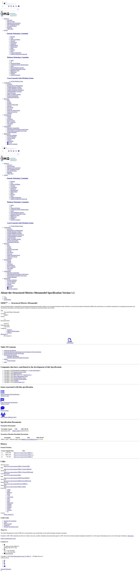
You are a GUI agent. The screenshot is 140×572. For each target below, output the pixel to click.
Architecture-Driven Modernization (19, 64)
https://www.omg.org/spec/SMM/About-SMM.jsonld (17, 481)
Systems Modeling (12, 132)
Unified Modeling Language (14, 91)
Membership (7, 133)
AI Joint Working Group (16, 81)
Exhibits (9, 103)
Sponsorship (10, 141)
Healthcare (13, 44)
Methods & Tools (14, 70)
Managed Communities (13, 128)
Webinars (9, 113)
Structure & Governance (10, 521)
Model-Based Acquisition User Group (17, 131)
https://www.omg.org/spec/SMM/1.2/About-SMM (17, 466)
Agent (12, 60)
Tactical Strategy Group (20, 377)
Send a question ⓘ (9, 514)
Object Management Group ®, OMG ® (20, 556)
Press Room (10, 107)
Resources (6, 98)
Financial (12, 41)
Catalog (9, 117)
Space (11, 51)
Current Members (11, 136)
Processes (9, 109)
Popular (9, 116)
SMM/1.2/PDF (16, 431)
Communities (7, 126)
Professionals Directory (13, 97)
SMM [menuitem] (5, 298)
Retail (11, 48)
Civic (11, 38)
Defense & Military (15, 39)
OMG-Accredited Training (14, 94)
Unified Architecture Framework (18, 54)
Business (12, 36)
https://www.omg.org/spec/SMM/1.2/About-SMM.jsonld (18, 472)
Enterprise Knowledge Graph (17, 69)
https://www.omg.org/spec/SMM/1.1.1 (24, 454)
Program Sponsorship (12, 96)
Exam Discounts (11, 93)
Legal (5, 522)
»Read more (130, 536)
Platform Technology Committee (18, 57)
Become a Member (12, 135)
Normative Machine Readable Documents (18, 357)
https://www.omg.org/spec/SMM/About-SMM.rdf (16, 478)
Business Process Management (15, 85)
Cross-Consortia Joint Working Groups (20, 78)
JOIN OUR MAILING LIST (8, 538)
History (6, 359)
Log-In (10, 142)
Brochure (9, 27)
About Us (6, 18)
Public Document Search (13, 110)
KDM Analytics (18, 373)
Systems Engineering (15, 52)
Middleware (13, 72)
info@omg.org (9, 553)
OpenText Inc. (27, 375)
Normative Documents (13, 356)
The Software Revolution (20, 379)
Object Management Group (21, 376)
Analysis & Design (15, 63)
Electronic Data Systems (20, 372)
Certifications (7, 82)
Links (5, 362)
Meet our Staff (11, 21)
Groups (6, 30)
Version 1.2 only (5, 396)
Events (9, 101)
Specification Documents (10, 355)
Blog (8, 100)
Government (13, 42)
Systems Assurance (15, 75)
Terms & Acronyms (12, 112)
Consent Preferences (6, 569)
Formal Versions (11, 360)
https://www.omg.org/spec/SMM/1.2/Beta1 (15, 486)
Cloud (12, 66)
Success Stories (11, 138)
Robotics (12, 49)
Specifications (7, 115)
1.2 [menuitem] (5, 296)
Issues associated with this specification (14, 353)
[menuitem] (71, 299)
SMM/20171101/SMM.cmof (28, 439)
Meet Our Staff (8, 524)
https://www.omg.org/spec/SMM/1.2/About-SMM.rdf (17, 469)
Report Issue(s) (11, 120)
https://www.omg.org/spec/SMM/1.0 (23, 457)
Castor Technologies (34, 370)
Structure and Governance (13, 23)
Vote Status (10, 123)
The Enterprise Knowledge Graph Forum (17, 129)
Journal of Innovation (12, 104)
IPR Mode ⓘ (4, 334)
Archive (9, 125)
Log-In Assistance (13, 144)
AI (11, 62)
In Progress (10, 119)
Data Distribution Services (17, 67)
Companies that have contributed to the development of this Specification (22, 352)
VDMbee (16, 380)
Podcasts (9, 106)
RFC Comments (11, 122)
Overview (9, 20)
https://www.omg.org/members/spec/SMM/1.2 (16, 483)
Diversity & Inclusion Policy (11, 526)
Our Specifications (12, 26)
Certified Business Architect (14, 87)
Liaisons (9, 139)
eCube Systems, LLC (19, 382)
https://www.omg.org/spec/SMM (12, 475)
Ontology (12, 73)
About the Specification (10, 350)
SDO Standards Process (13, 24)
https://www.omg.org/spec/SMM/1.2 (23, 452)
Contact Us (7, 525)
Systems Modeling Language (14, 88)
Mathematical (13, 47)
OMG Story (10, 29)
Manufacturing (14, 45)
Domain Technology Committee (17, 33)
